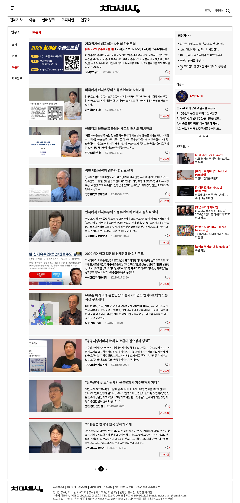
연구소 (85, 20)
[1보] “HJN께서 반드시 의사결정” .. (199, 49)
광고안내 (82, 487)
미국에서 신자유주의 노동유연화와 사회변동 (115, 89)
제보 (219, 10)
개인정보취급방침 (124, 487)
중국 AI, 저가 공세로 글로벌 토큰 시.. (197, 108)
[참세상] (27, 489)
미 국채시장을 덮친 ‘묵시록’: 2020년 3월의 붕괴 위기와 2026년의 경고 (212, 212)
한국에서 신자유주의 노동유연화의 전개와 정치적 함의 (121, 211)
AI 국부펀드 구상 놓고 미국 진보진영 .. (198, 113)
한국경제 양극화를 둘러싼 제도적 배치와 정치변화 (118, 128)
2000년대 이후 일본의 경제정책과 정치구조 (114, 253)
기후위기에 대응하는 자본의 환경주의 (110, 43)
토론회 (36, 32)
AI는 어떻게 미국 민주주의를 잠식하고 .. (199, 128)
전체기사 (16, 20)
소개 (14, 45)
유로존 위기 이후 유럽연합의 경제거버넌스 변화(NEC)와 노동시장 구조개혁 (126, 297)
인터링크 (48, 20)
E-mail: (153, 495)
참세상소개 (58, 487)
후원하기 (71, 487)
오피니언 (67, 20)
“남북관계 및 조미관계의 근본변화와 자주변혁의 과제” (122, 382)
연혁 (14, 56)
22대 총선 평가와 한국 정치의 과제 (108, 424)
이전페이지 (95, 487)
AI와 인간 (195, 95)
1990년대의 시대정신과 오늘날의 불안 (212, 232)
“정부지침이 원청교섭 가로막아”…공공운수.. (203, 67)
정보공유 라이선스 (162, 498)
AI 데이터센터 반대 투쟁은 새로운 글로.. (199, 118)
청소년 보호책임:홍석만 (147, 487)
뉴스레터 (107, 487)
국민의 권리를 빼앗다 (191, 60)
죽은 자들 (212, 248)
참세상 (120, 9)
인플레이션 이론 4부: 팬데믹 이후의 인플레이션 (212, 193)
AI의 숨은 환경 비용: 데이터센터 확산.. (198, 123)
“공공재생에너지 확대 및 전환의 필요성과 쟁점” (117, 340)
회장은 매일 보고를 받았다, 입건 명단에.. (202, 44)
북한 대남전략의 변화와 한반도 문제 (109, 170)
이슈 (32, 20)
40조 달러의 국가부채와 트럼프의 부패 (201, 55)
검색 (228, 11)
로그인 (208, 10)
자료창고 (17, 78)
